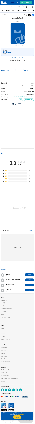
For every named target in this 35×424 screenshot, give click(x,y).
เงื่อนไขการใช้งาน (5, 375)
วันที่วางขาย (4, 94)
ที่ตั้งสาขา (3, 381)
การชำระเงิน (4, 350)
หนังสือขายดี (4, 300)
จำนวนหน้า (4, 83)
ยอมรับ (17, 417)
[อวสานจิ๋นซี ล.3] (29, 15)
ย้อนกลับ (4, 14)
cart (17, 2)
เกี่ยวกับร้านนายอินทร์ (6, 370)
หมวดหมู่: (4, 100)
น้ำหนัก (3, 89)
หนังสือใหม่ (3, 303)
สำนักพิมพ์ (3, 311)
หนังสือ (8, 10)
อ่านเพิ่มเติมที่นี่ (21, 414)
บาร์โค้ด (3, 91)
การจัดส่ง (3, 353)
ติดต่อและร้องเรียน (5, 373)
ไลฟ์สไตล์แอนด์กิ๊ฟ (5, 339)
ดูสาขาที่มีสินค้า (19, 104)
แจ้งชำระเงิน (4, 356)
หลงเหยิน (17, 21)
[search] (2, 6)
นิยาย (20, 100)
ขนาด (2, 86)
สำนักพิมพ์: (4, 97)
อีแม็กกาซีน (26, 10)
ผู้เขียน (2, 314)
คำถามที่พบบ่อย (4, 359)
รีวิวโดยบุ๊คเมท (4, 320)
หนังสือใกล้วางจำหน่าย (6, 309)
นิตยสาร (19, 10)
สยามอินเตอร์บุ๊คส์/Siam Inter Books (23, 97)
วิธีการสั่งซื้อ (4, 348)
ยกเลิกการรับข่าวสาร (6, 362)
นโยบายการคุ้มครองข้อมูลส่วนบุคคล (9, 378)
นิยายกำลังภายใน (29, 100)
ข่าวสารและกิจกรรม (5, 317)
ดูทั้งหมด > (31, 231)
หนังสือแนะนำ (4, 306)
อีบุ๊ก (13, 10)
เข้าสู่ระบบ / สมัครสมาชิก (26, 2)
